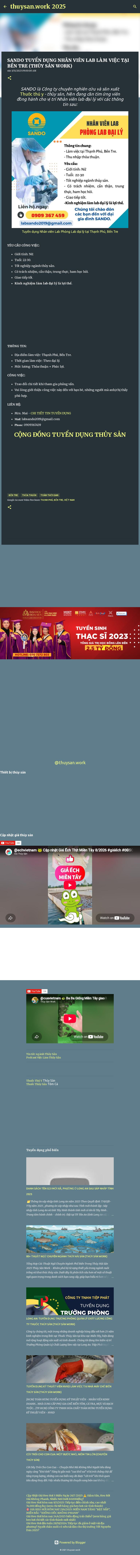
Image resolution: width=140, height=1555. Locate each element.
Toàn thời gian (49, 495)
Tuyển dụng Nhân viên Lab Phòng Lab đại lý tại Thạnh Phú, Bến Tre (70, 231)
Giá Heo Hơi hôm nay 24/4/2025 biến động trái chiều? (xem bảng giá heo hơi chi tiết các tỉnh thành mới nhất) (68, 1518)
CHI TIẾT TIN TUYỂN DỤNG (51, 413)
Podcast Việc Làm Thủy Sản (43, 1057)
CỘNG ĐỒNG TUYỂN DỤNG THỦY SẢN (70, 434)
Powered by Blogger (72, 1542)
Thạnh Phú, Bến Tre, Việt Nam (57, 500)
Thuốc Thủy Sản (36, 1084)
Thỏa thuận (29, 495)
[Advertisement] (70, 314)
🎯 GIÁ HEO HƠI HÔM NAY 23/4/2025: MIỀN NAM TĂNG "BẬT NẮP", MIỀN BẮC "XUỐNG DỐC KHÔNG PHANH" (68, 1511)
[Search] (135, 6)
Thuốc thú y (32, 94)
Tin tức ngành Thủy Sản (41, 1054)
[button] (9, 78)
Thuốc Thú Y (34, 1080)
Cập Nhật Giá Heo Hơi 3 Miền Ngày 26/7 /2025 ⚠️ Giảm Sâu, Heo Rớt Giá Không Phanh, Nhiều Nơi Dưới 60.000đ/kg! (68, 1497)
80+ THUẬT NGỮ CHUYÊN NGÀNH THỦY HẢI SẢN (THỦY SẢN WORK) (66, 1256)
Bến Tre (13, 495)
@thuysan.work (70, 762)
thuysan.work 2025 (38, 6)
